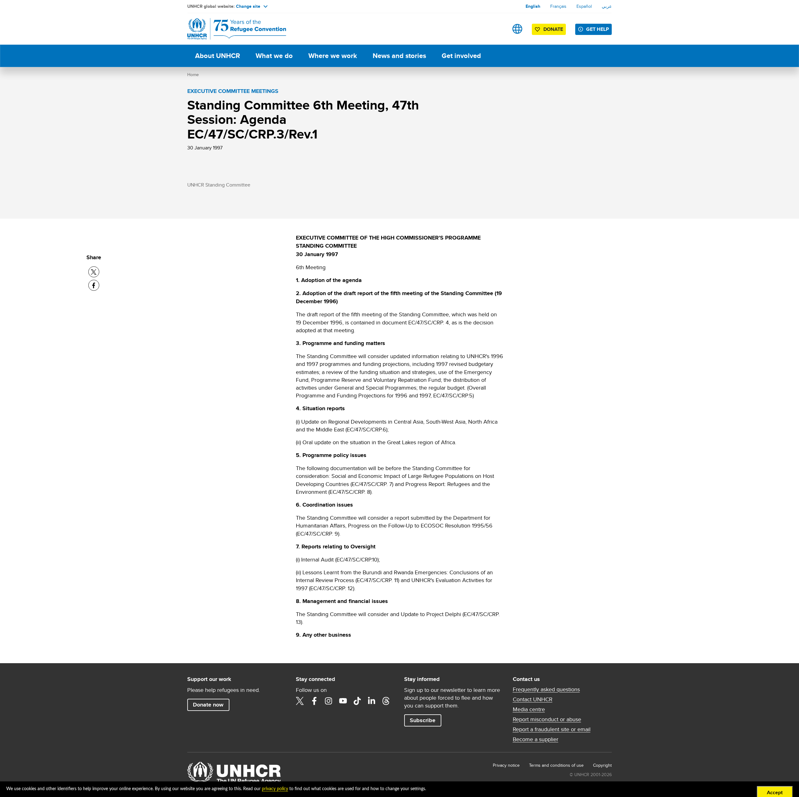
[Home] (231, 29)
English (533, 6)
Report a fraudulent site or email (552, 729)
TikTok (357, 701)
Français (558, 6)
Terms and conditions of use (556, 765)
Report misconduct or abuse (547, 719)
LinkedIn (372, 701)
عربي (607, 6)
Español (584, 6)
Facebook (314, 701)
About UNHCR (217, 56)
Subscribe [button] (422, 720)
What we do (274, 56)
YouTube (343, 701)
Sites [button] (517, 29)
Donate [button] (553, 29)
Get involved (461, 56)
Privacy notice (506, 765)
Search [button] (498, 29)
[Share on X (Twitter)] (93, 271)
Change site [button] (248, 6)
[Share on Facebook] (93, 285)
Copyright (602, 765)
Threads (386, 701)
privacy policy (275, 789)
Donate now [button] (208, 705)
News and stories (399, 56)
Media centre (529, 709)
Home (193, 74)
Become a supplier (535, 739)
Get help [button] (597, 29)
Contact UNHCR (532, 699)
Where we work (332, 56)
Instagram (329, 701)
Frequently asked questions (546, 689)
